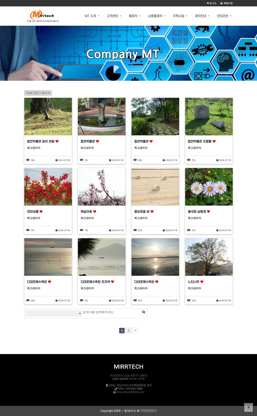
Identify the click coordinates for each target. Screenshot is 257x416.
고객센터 (113, 16)
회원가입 (228, 3)
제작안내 (201, 16)
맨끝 (135, 330)
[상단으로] (248, 407)
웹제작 (133, 16)
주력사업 (179, 16)
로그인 (212, 3)
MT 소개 (91, 16)
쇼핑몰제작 (155, 16)
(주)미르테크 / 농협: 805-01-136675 (128, 375)
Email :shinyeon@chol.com (130, 392)
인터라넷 (223, 16)
